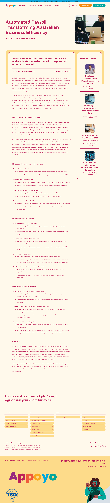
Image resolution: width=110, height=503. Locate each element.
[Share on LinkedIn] (67, 71)
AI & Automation (36, 423)
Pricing (40, 5)
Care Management (10, 420)
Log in (73, 5)
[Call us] (91, 446)
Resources (48, 5)
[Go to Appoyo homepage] (10, 5)
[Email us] (95, 446)
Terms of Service (9, 460)
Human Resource (10, 417)
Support (85, 417)
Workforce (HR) (36, 426)
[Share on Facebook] (65, 71)
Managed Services (36, 436)
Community (86, 429)
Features (31, 5)
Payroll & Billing (36, 429)
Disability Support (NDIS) (38, 417)
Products (22, 5)
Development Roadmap (89, 423)
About (57, 5)
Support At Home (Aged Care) (39, 420)
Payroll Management (11, 426)
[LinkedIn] (99, 446)
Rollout (85, 420)
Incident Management (11, 423)
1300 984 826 (100, 466)
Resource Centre (87, 426)
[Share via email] (69, 71)
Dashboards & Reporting (38, 432)
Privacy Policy (20, 460)
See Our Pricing (61, 417)
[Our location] (104, 446)
